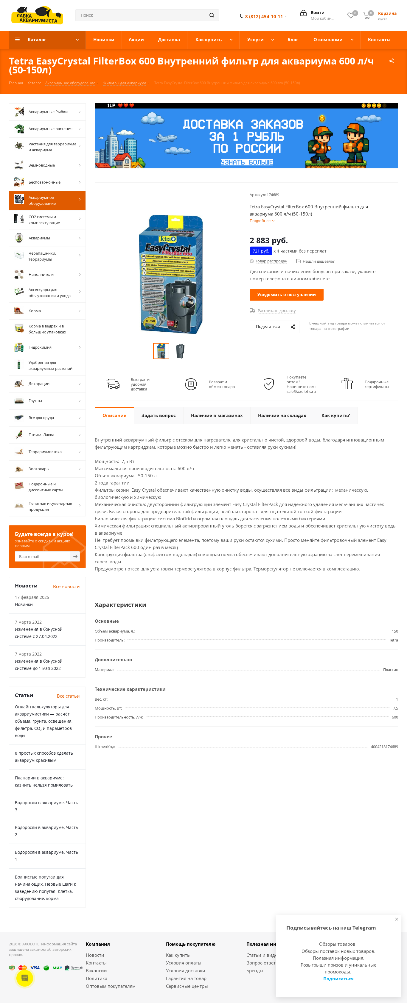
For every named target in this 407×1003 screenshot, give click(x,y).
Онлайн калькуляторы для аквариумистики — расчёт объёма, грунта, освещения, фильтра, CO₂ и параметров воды (43, 721)
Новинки (24, 604)
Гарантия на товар (186, 978)
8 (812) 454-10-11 (264, 16)
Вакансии (96, 970)
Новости (95, 955)
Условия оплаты (183, 963)
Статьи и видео (263, 955)
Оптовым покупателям (111, 986)
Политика (96, 978)
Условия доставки (185, 970)
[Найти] (212, 15)
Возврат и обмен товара (222, 384)
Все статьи (68, 696)
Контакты (96, 963)
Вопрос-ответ (261, 963)
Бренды (254, 970)
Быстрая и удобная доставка (140, 384)
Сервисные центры (187, 986)
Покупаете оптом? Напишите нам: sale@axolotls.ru (301, 384)
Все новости (66, 586)
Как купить (178, 955)
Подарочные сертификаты (377, 384)
